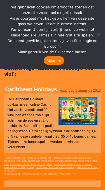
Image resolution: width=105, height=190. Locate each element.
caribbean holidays (24, 157)
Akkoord (54, 60)
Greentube (50, 173)
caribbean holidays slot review (55, 167)
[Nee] (98, 34)
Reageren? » (67, 173)
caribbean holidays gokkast (45, 160)
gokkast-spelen (31, 173)
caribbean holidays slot (19, 167)
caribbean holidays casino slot (57, 157)
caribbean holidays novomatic (73, 164)
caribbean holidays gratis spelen (31, 164)
